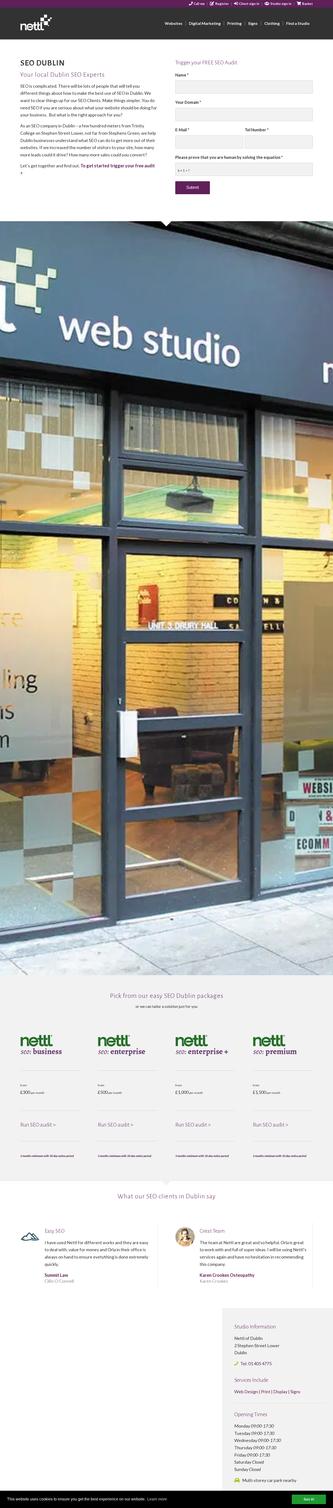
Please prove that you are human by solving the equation (229, 157)
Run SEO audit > (38, 1125)
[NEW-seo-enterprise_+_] (205, 1045)
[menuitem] (197, 3)
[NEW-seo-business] (50, 1045)
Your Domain (188, 102)
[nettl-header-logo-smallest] (54, 23)
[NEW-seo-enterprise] (128, 1045)
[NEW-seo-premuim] (283, 1045)
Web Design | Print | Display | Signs (267, 1391)
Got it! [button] (309, 1499)
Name (182, 75)
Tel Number (257, 129)
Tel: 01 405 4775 (256, 1363)
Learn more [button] (157, 1499)
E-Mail (182, 129)
